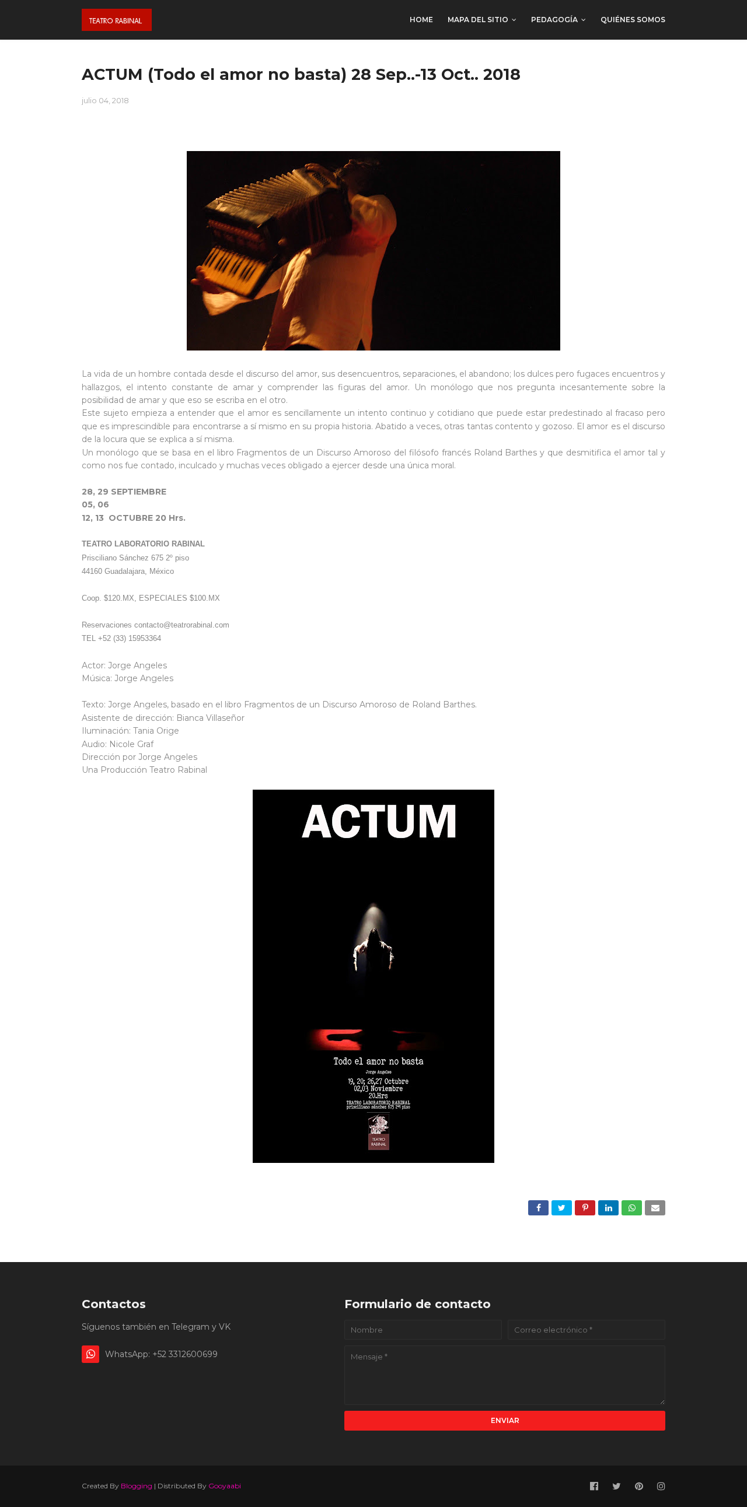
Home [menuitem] (421, 19)
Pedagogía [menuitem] (554, 19)
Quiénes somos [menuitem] (633, 19)
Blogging (136, 1485)
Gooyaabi (224, 1485)
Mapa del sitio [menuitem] (478, 19)
